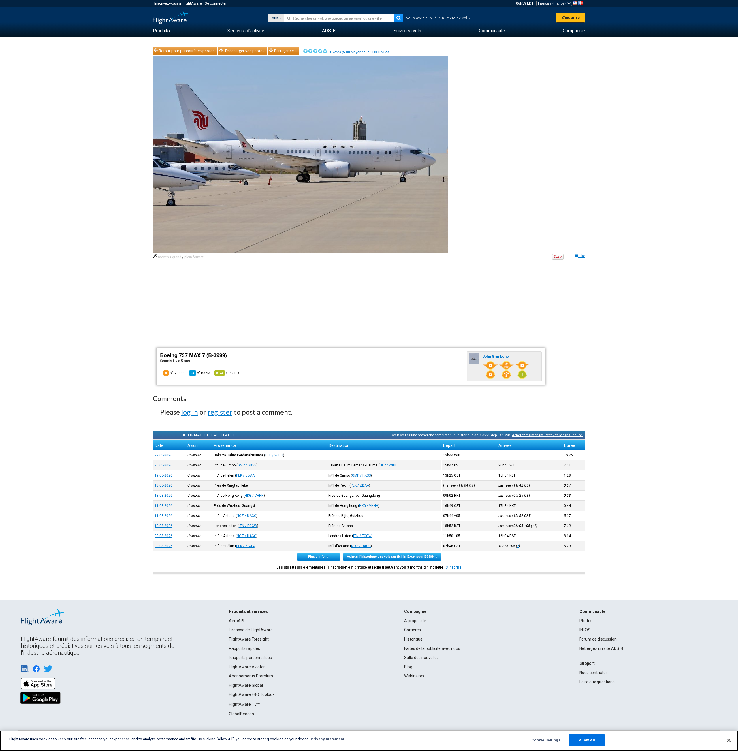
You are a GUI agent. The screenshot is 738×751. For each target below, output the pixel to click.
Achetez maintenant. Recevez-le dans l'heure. (547, 435)
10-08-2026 (163, 526)
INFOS (584, 630)
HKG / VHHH (254, 496)
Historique (413, 639)
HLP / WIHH (274, 455)
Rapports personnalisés (250, 657)
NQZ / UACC (246, 516)
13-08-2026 (163, 485)
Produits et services (248, 611)
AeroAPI (236, 620)
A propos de (415, 620)
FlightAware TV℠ (244, 704)
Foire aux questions (597, 682)
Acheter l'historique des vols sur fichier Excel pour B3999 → (392, 556)
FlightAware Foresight (249, 639)
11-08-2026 (163, 506)
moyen (163, 257)
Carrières (412, 630)
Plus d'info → (318, 556)
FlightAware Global (246, 685)
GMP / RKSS (247, 465)
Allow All (587, 740)
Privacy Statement (327, 739)
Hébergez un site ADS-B (601, 648)
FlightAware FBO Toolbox (251, 694)
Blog (408, 667)
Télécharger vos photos (244, 50)
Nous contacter (593, 672)
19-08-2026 (163, 475)
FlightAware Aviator (247, 667)
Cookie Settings (546, 740)
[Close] (728, 740)
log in (189, 412)
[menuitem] (161, 31)
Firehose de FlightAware (251, 630)
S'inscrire (570, 17)
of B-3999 (175, 373)
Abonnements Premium (251, 676)
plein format (194, 257)
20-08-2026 (163, 465)
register (220, 412)
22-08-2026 (163, 455)
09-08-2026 (163, 536)
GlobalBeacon (241, 714)
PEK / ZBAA (245, 475)
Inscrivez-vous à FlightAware (178, 3)
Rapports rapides (244, 648)
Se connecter (216, 3)
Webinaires (414, 676)
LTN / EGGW (248, 526)
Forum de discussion (598, 639)
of (200, 373)
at (227, 373)
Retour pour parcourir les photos (186, 50)
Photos (585, 620)
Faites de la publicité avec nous (432, 648)
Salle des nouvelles (421, 657)
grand (176, 257)
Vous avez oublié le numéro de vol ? (438, 18)
